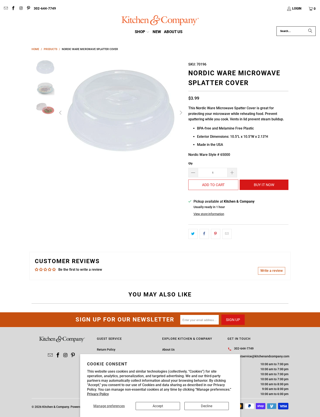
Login (296, 8)
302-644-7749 (45, 8)
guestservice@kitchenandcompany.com (261, 356)
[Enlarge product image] (120, 112)
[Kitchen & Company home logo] (160, 20)
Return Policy (106, 349)
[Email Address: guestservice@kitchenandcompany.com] (5, 9)
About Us (168, 349)
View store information (209, 214)
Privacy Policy (98, 394)
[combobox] (296, 31)
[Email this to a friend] (227, 234)
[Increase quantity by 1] (232, 172)
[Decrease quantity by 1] (193, 172)
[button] (312, 8)
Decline (206, 406)
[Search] (310, 31)
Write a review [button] (271, 271)
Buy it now (264, 185)
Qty (190, 163)
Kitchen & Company (55, 407)
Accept (158, 406)
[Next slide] (180, 112)
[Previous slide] (60, 112)
